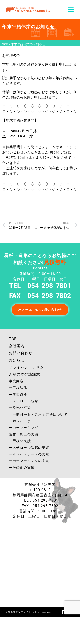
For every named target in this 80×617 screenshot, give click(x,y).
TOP (5, 44)
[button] (71, 9)
